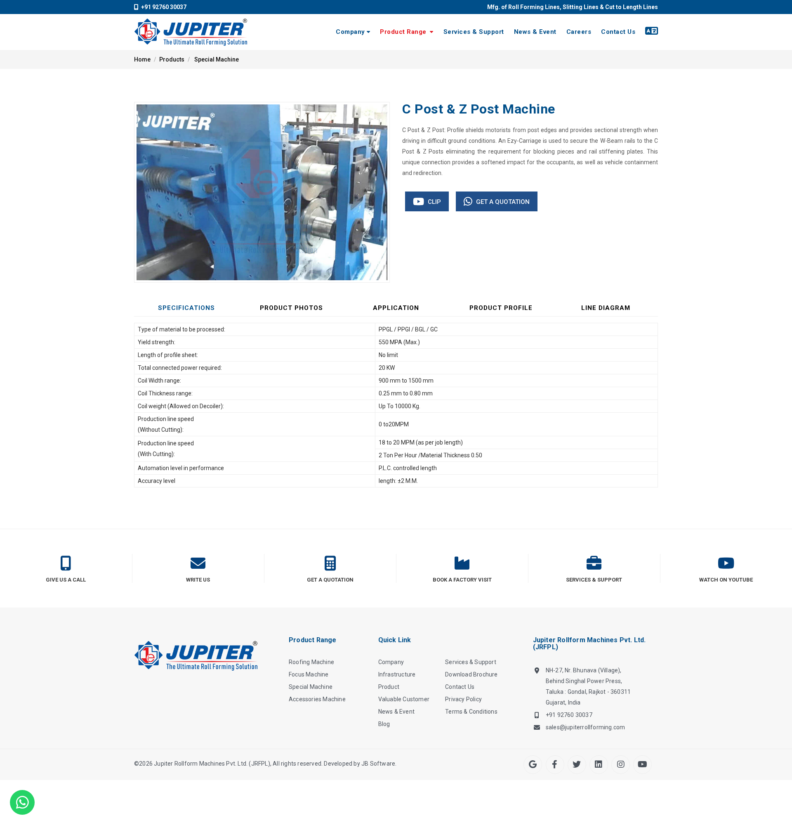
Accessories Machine (317, 699)
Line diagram (605, 308)
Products (171, 59)
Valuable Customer (403, 699)
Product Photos (291, 308)
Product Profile (501, 308)
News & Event (535, 31)
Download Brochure (471, 674)
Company (350, 31)
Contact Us (618, 31)
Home (142, 59)
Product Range (404, 31)
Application (396, 308)
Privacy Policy (463, 699)
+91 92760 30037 (162, 7)
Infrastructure (397, 674)
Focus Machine (309, 674)
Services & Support (473, 31)
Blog (384, 724)
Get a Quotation (502, 202)
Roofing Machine (311, 662)
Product (388, 686)
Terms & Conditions (471, 711)
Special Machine (216, 59)
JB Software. (378, 763)
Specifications (186, 308)
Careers (579, 31)
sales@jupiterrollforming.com (585, 727)
